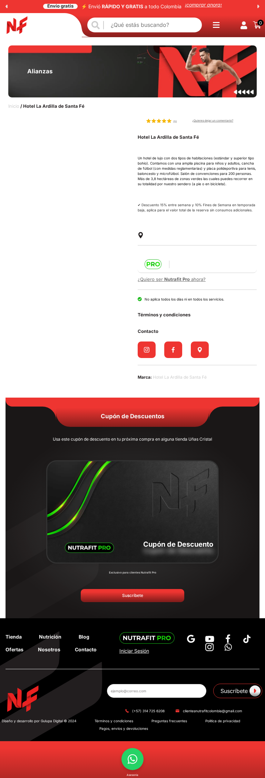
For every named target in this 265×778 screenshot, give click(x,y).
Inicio (13, 106)
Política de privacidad (222, 721)
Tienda (14, 637)
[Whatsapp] (228, 647)
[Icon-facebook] (228, 639)
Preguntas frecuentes (169, 721)
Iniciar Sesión (134, 651)
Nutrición (50, 637)
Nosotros (49, 649)
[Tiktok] (247, 639)
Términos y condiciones (114, 721)
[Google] (191, 639)
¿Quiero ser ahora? (172, 279)
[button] (6, 6)
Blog (84, 637)
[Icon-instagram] (209, 647)
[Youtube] (209, 639)
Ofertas (14, 649)
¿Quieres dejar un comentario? (212, 120)
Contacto (86, 649)
